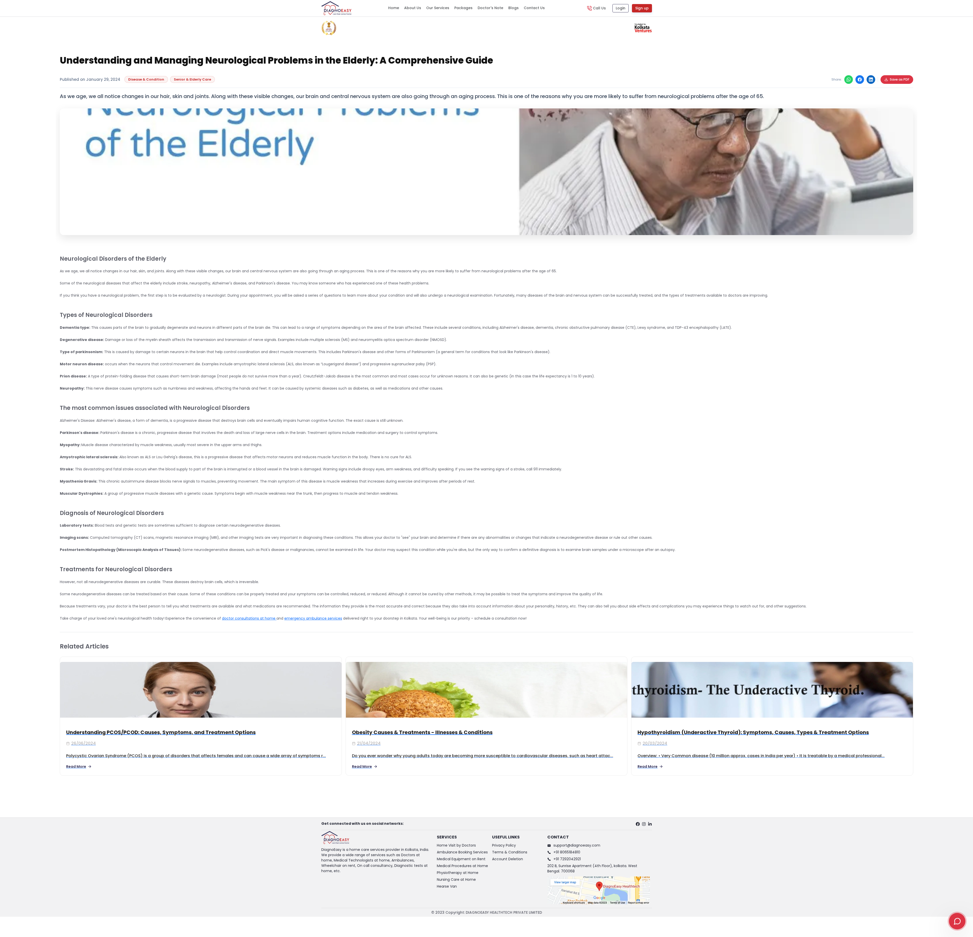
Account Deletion (507, 859)
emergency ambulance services (313, 618)
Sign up (642, 8)
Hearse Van (447, 886)
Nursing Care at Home (456, 879)
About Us (412, 7)
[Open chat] (957, 921)
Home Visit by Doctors (456, 845)
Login (620, 8)
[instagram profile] (644, 824)
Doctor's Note (490, 7)
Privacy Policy (504, 845)
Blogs (513, 7)
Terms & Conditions (509, 852)
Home (393, 7)
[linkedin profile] (650, 824)
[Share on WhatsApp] (848, 79)
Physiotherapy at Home (457, 872)
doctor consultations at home (249, 618)
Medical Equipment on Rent (461, 859)
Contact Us (534, 7)
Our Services (437, 7)
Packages (463, 7)
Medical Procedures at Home (462, 865)
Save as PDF (899, 79)
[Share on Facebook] (859, 79)
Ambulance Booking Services (462, 852)
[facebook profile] (638, 824)
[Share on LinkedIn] (871, 79)
